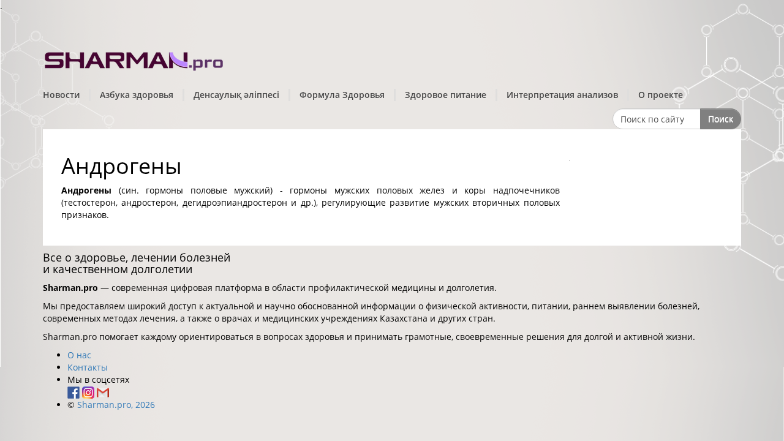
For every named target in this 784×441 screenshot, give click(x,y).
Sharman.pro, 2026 (116, 404)
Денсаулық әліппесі (236, 94)
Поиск (720, 118)
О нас (79, 355)
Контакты (87, 367)
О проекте (660, 94)
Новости (61, 94)
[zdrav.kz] (135, 58)
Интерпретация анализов (562, 94)
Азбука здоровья (136, 94)
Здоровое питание (445, 94)
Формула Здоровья (342, 94)
